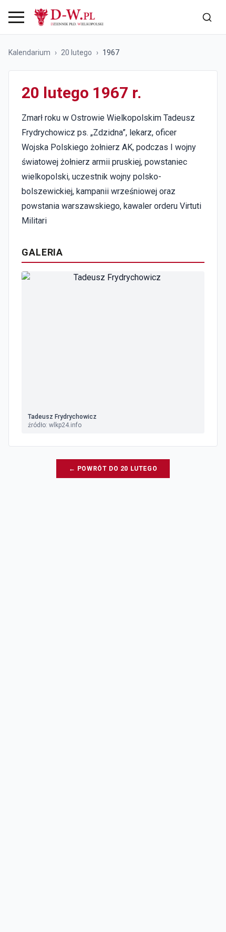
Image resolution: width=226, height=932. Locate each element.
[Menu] (16, 17)
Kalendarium (29, 52)
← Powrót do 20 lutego (113, 468)
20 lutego (76, 52)
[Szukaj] (207, 17)
